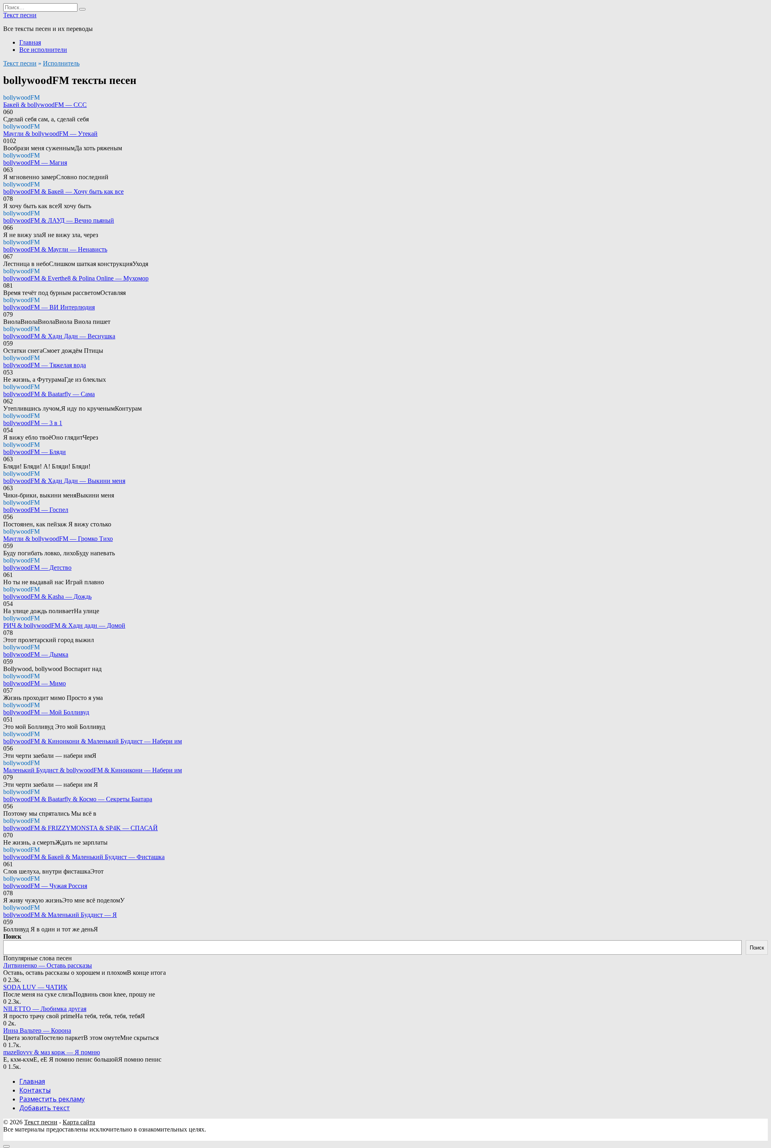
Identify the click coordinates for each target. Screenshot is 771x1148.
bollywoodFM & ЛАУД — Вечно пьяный (58, 220)
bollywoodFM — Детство (37, 567)
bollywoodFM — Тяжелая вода (44, 365)
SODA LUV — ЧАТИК (35, 987)
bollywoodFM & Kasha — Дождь (47, 596)
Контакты (35, 1090)
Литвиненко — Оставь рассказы (47, 965)
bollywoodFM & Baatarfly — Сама (49, 394)
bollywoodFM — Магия (35, 162)
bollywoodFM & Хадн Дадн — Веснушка (59, 336)
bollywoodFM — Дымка (35, 654)
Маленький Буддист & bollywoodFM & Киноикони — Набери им (92, 770)
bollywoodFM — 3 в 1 (32, 423)
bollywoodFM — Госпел (35, 509)
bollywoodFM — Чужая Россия (45, 885)
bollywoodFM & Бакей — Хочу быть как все (63, 191)
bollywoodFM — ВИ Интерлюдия (49, 307)
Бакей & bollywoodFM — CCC (45, 104)
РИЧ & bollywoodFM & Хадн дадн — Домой (64, 625)
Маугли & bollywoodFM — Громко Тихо (58, 538)
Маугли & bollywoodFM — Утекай (50, 133)
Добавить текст (44, 1107)
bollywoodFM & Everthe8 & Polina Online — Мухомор (76, 278)
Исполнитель (61, 63)
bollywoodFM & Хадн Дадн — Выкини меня (64, 480)
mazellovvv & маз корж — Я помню (51, 1052)
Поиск (12, 936)
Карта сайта (79, 1122)
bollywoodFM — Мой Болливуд (46, 712)
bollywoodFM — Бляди (34, 451)
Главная (30, 42)
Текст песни (20, 15)
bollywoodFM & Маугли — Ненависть (55, 249)
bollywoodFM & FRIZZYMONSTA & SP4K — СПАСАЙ (80, 828)
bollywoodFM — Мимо (34, 683)
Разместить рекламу (52, 1099)
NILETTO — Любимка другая (44, 1008)
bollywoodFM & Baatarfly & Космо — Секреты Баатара (77, 799)
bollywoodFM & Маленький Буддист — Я (60, 914)
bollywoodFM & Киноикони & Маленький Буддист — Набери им (92, 741)
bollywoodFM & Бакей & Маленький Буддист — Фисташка (84, 856)
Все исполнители (43, 49)
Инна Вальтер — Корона (37, 1030)
